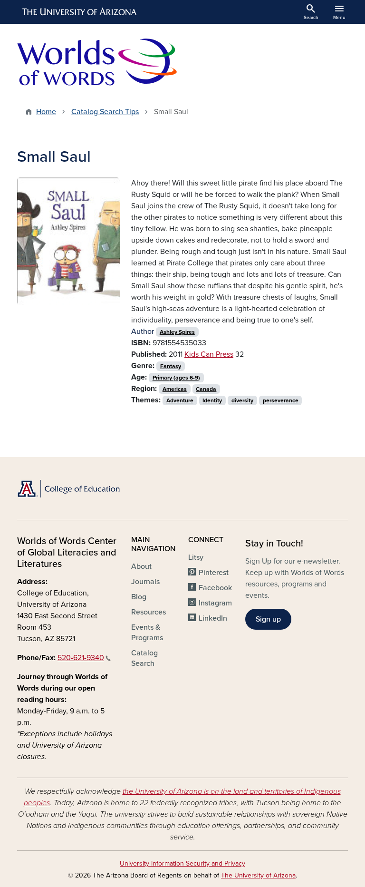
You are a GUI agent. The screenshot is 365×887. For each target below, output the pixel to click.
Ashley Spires (177, 332)
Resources (148, 612)
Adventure (179, 400)
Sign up (268, 619)
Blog (138, 597)
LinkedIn (213, 618)
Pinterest (214, 572)
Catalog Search (144, 658)
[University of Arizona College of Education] (68, 488)
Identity (212, 400)
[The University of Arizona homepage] (79, 12)
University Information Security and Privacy (182, 863)
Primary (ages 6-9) (176, 377)
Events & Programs (147, 633)
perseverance (280, 400)
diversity (242, 400)
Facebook (215, 588)
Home (46, 112)
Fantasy (170, 366)
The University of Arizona (258, 875)
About (141, 566)
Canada (206, 389)
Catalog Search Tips (105, 112)
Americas (175, 389)
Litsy (195, 557)
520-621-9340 (81, 658)
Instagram (215, 603)
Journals (145, 581)
